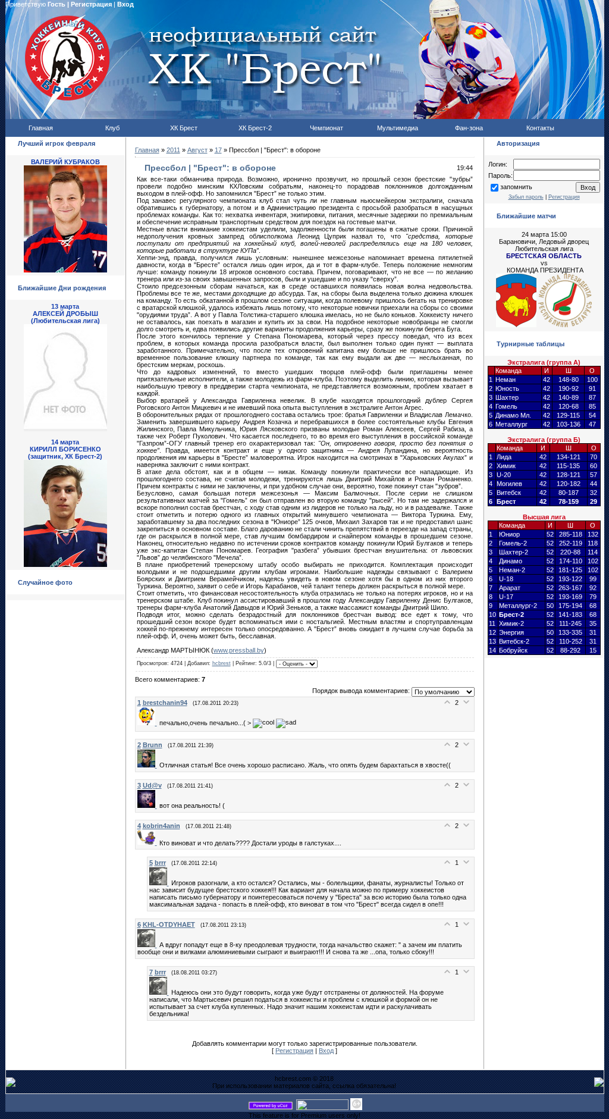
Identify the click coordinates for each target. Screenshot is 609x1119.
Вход (125, 4)
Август (197, 149)
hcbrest (221, 663)
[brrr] (160, 882)
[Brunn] (148, 765)
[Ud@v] (148, 805)
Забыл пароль (526, 197)
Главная (147, 149)
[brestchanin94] (148, 722)
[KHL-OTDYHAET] (148, 944)
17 (218, 149)
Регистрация (91, 4)
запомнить (516, 186)
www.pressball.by (239, 650)
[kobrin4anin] (148, 842)
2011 (173, 149)
